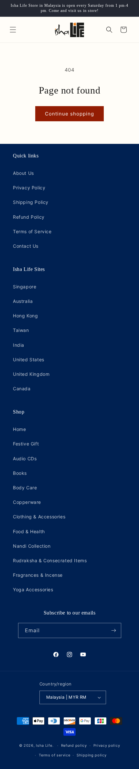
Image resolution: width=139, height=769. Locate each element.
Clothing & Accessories (39, 516)
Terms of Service (32, 231)
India (18, 345)
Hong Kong (25, 315)
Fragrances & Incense (38, 575)
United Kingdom (31, 374)
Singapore (24, 286)
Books (20, 473)
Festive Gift (26, 443)
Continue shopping (69, 114)
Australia (23, 301)
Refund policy (74, 745)
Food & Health (29, 531)
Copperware (27, 502)
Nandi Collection (32, 546)
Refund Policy (29, 217)
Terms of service (54, 755)
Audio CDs (25, 458)
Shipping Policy (30, 202)
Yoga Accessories (33, 589)
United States (28, 359)
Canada (22, 388)
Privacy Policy (29, 187)
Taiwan (21, 330)
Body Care (25, 487)
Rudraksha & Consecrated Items (50, 560)
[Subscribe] (114, 630)
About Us (23, 173)
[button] (13, 30)
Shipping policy (92, 755)
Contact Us (25, 246)
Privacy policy (106, 745)
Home (19, 429)
